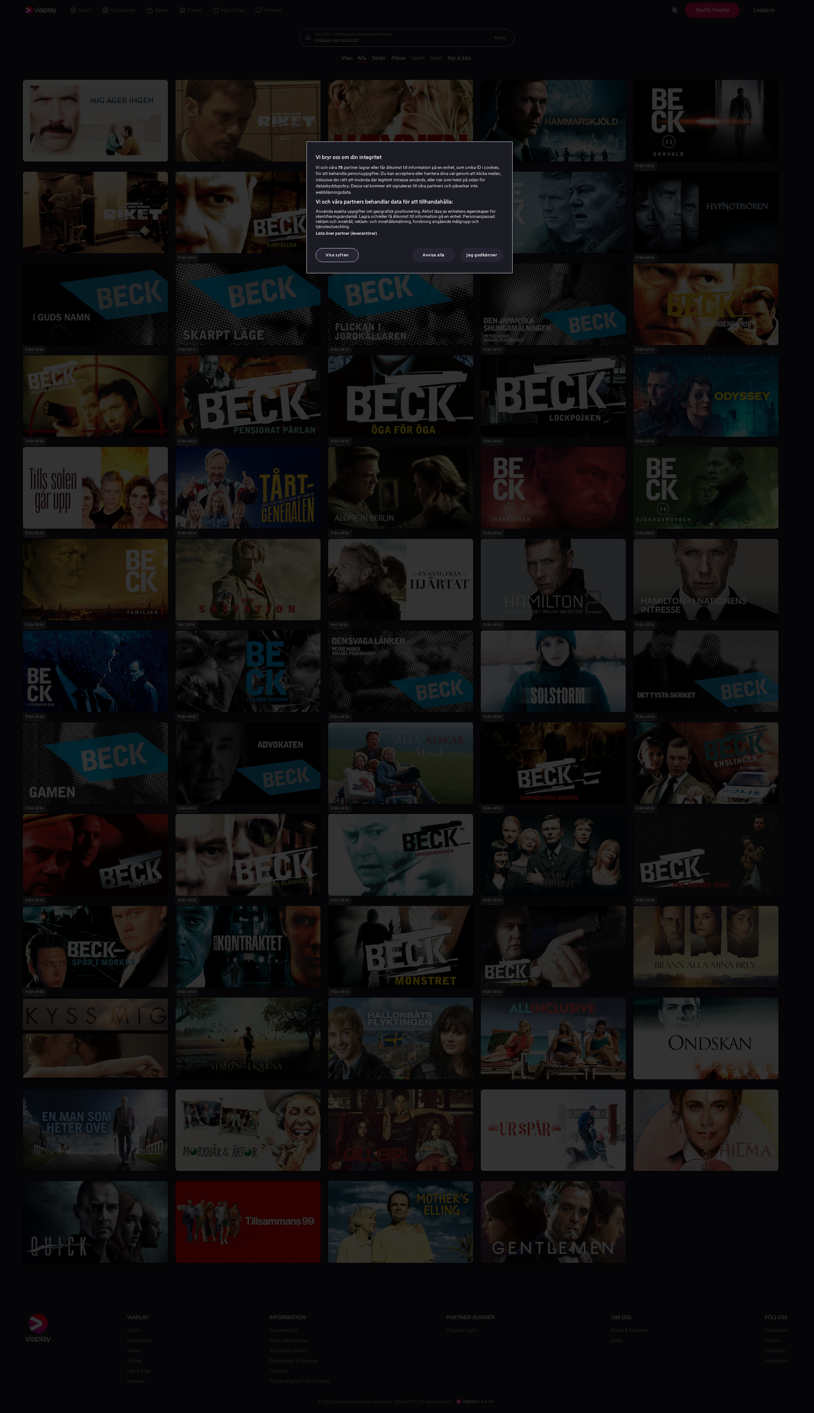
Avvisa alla (434, 255)
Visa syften (337, 255)
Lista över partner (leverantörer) (346, 233)
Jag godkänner (481, 255)
